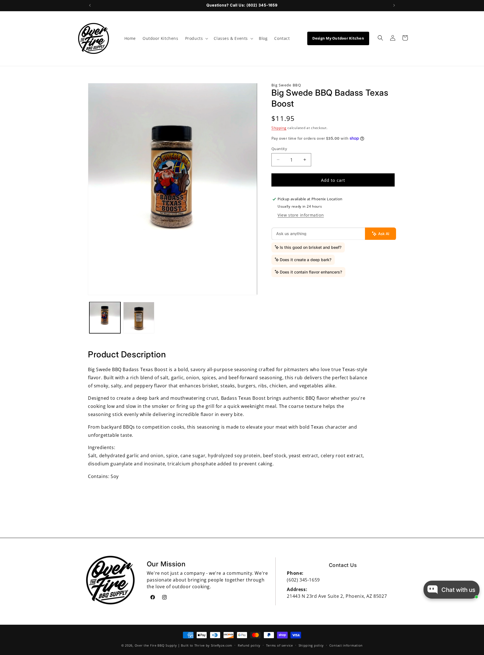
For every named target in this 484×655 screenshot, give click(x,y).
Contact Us (343, 565)
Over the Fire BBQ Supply (156, 645)
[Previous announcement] (90, 5)
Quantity (279, 148)
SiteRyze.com (221, 645)
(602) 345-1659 (303, 580)
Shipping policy (311, 645)
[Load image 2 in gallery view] (138, 317)
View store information (301, 214)
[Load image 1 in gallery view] (104, 317)
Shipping (279, 127)
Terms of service (279, 645)
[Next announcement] (394, 5)
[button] (196, 38)
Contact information (346, 645)
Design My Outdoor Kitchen (338, 38)
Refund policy (249, 645)
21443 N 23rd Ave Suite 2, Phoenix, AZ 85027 (337, 596)
